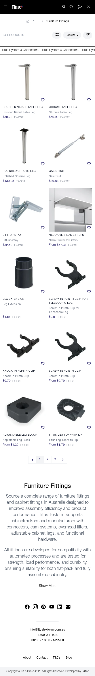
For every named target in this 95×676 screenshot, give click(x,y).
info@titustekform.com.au (47, 629)
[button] (71, 7)
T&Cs (56, 657)
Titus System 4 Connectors (60, 50)
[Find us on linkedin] (60, 607)
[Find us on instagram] (35, 607)
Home (28, 21)
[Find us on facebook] (27, 607)
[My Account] (88, 7)
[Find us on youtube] (51, 607)
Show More (47, 586)
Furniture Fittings (57, 21)
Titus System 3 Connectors (20, 50)
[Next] (63, 460)
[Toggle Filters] (87, 35)
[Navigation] (5, 7)
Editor (85, 671)
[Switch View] (56, 35)
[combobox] (72, 35)
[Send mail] (68, 607)
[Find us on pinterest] (43, 607)
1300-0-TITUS (47, 635)
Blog (69, 657)
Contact (42, 657)
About (27, 657)
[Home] (17, 6)
